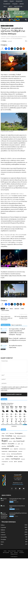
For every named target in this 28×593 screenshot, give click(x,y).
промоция (3, 456)
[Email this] (18, 48)
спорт (3, 459)
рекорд (16, 456)
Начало (2, 23)
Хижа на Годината (13, 9)
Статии (3, 532)
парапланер (16, 308)
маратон (16, 449)
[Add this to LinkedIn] (15, 48)
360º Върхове (6, 552)
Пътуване (3, 539)
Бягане (22, 4)
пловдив (22, 308)
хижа (3, 464)
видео (5, 441)
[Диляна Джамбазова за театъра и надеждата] (4, 515)
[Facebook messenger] (9, 48)
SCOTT (7, 433)
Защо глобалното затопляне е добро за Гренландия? (6, 318)
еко (16, 443)
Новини (7, 25)
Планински (6, 4)
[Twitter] (19, 488)
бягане (18, 438)
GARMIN (3, 433)
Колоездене (18, 433)
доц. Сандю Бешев (18, 441)
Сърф (14, 436)
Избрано (2, 25)
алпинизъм (5, 438)
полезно (3, 454)
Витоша (12, 433)
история (17, 446)
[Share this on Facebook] (6, 48)
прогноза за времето (16, 454)
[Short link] (21, 48)
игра (22, 443)
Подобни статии (6, 325)
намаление (4, 451)
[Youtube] (23, 488)
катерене (5, 449)
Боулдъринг (3, 332)
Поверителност (14, 554)
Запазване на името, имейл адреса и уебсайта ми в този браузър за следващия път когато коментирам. (14, 388)
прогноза (8, 454)
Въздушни (19, 1)
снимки (21, 456)
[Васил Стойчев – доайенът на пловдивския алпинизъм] (4, 340)
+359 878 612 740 (18, 476)
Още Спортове (18, 6)
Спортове (3, 527)
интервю (10, 446)
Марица (11, 308)
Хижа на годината (21, 436)
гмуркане (10, 441)
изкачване (4, 446)
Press (11, 552)
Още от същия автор (16, 325)
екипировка (11, 444)
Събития (11, 25)
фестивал (11, 461)
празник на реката (5, 310)
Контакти (21, 552)
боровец (13, 438)
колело (11, 448)
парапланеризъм (12, 451)
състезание (15, 459)
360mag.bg (4, 41)
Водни (12, 1)
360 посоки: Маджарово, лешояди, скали (20, 317)
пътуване (9, 456)
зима (19, 443)
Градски (14, 4)
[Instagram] (15, 488)
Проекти (16, 552)
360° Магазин (20, 551)
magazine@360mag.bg (17, 484)
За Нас (5, 551)
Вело (5, 6)
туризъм (23, 459)
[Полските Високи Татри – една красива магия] (4, 500)
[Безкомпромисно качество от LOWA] (4, 507)
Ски (3, 436)
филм (15, 461)
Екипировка (12, 509)
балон (7, 308)
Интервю (11, 516)
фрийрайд (20, 461)
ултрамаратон (5, 461)
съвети (7, 459)
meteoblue (14, 426)
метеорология (22, 449)
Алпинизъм (3, 342)
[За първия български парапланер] (4, 347)
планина (20, 451)
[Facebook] (11, 488)
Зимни (5, 1)
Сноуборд (8, 436)
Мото (10, 6)
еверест (4, 444)
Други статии (6, 495)
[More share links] (23, 48)
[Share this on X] (12, 48)
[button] (26, 20)
